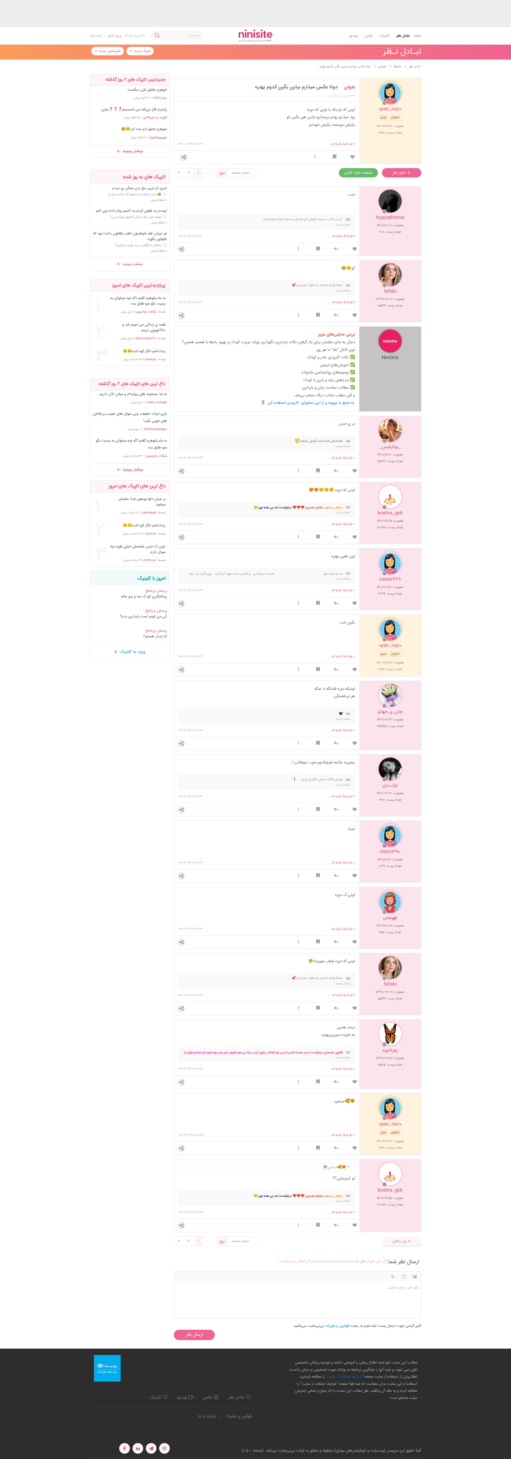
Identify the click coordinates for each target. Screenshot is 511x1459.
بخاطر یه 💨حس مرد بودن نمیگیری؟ (138, 245)
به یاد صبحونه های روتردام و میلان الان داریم (133, 394)
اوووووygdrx (158, 137)
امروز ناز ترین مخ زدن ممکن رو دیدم (139, 188)
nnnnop (150, 359)
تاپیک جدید (142, 51)
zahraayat (149, 512)
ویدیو (353, 36)
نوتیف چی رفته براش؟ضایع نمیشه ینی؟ (135, 217)
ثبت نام (95, 36)
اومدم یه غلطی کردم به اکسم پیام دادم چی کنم (131, 211)
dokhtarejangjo (155, 429)
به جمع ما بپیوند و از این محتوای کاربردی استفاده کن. (311, 403)
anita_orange (157, 402)
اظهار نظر (400, 173)
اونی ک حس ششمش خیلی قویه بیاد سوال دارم (137, 549)
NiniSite (390, 357)
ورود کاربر (115, 36)
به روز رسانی (401, 1241)
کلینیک (384, 36)
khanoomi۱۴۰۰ (146, 338)
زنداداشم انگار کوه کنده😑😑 (144, 351)
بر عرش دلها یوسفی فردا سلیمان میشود (141, 502)
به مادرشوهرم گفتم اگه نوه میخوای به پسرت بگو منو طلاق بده (137, 301)
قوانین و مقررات (238, 1416)
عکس (368, 36)
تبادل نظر (403, 36)
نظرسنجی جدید (109, 51)
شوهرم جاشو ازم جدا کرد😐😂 (144, 129)
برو (222, 172)
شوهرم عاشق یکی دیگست (147, 90)
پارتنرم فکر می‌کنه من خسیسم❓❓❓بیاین (134, 109)
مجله (417, 36)
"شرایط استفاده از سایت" (344, 1377)
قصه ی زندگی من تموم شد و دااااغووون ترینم (143, 327)
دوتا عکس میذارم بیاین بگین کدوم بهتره (296, 87)
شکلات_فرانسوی (146, 311)
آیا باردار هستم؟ (155, 636)
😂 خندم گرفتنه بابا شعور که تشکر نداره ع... (133, 194)
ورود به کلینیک (131, 651)
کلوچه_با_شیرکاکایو (155, 117)
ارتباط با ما (207, 1416)
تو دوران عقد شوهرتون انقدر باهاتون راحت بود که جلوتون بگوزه (130, 236)
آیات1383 (149, 560)
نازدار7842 (160, 97)
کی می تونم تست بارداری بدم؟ (143, 616)
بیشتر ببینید (132, 151)
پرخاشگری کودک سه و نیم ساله (144, 596)
